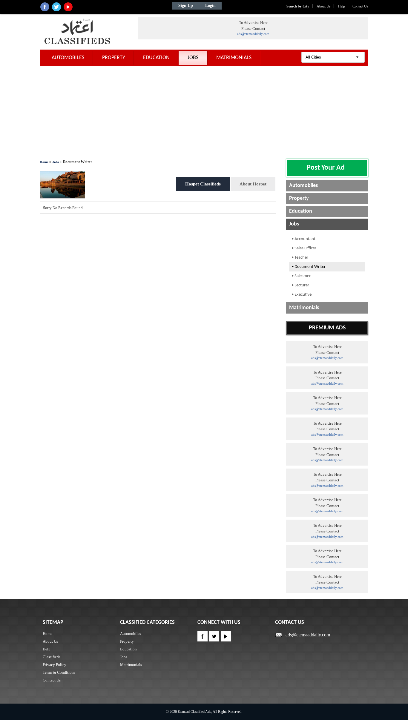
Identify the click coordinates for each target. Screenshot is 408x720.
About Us (324, 6)
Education (156, 58)
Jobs (193, 58)
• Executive (302, 294)
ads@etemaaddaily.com (253, 34)
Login (210, 5)
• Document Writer (309, 267)
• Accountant (303, 239)
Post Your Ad (326, 167)
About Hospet (253, 184)
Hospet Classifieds (203, 184)
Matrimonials (233, 58)
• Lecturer (300, 285)
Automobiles (68, 58)
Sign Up (185, 5)
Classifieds (51, 657)
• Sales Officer (304, 248)
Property (113, 58)
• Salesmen (302, 276)
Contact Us (360, 6)
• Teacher (300, 257)
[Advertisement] (204, 111)
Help (341, 6)
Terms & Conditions (59, 672)
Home (44, 162)
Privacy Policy (54, 664)
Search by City (297, 6)
